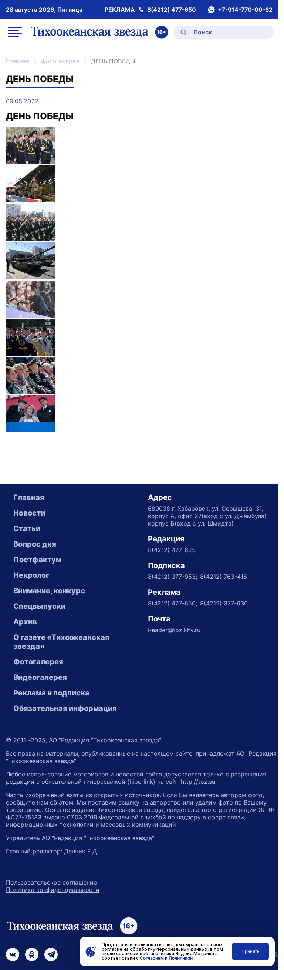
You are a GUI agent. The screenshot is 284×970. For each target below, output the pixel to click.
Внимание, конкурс (49, 590)
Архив (25, 621)
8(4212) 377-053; (172, 576)
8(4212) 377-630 (224, 603)
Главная (17, 61)
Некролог (31, 575)
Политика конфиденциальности (52, 889)
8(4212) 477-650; (172, 603)
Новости (29, 513)
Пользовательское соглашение (51, 882)
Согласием (152, 958)
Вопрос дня (34, 544)
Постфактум (37, 559)
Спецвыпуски (39, 606)
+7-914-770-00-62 (245, 9)
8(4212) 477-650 (171, 9)
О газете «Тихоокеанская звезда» (61, 642)
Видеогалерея (40, 677)
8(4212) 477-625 (172, 550)
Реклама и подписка (51, 692)
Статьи (26, 528)
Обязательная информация (65, 708)
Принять (250, 951)
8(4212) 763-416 (223, 576)
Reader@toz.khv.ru (174, 630)
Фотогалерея (60, 61)
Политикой (181, 958)
